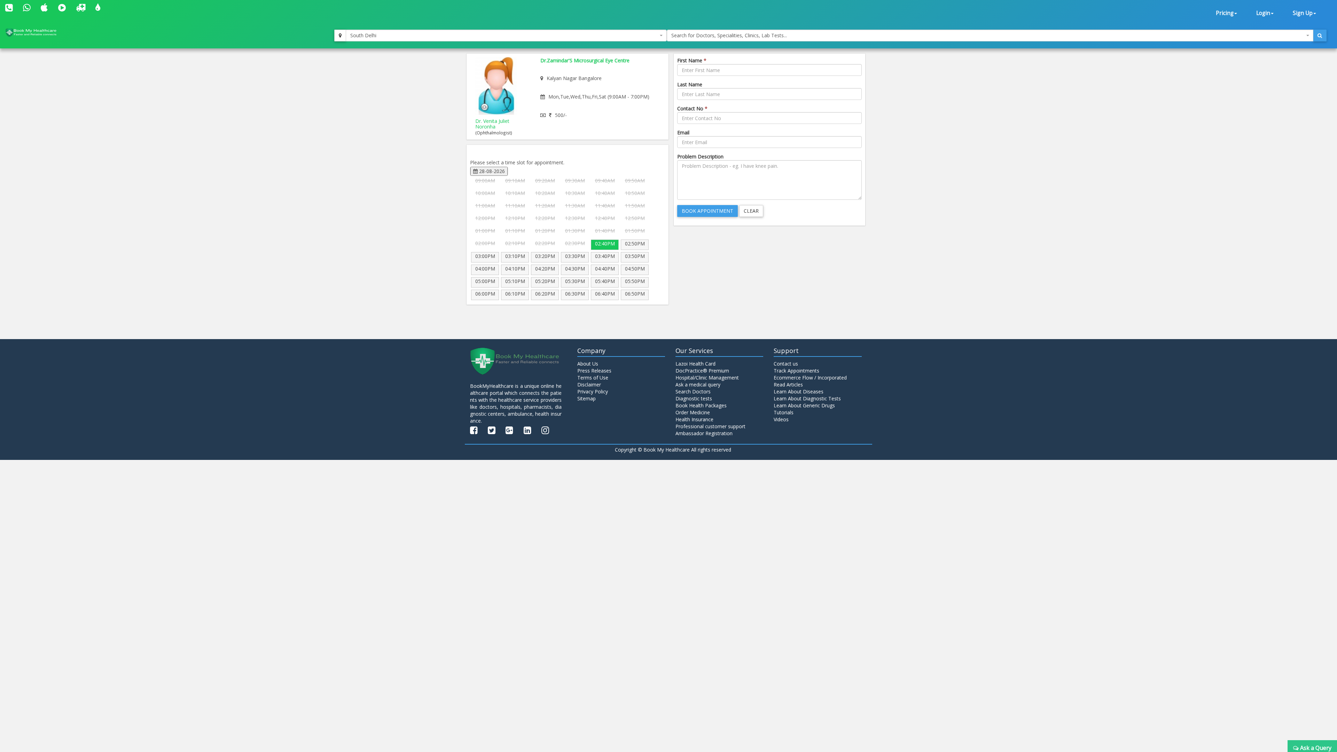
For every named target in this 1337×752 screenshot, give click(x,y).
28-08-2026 (491, 171)
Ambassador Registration (704, 433)
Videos (781, 419)
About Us (587, 363)
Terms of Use (592, 377)
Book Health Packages (701, 405)
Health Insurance (694, 419)
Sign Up (1303, 13)
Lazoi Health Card (695, 363)
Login (1263, 13)
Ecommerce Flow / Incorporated (810, 377)
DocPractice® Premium (702, 370)
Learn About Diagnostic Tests (807, 398)
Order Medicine (692, 412)
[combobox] (506, 35)
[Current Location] (340, 35)
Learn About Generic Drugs (804, 405)
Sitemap (586, 398)
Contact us (786, 363)
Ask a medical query (697, 384)
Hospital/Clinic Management (707, 377)
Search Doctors (693, 391)
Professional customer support (710, 426)
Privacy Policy (592, 391)
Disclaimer (589, 384)
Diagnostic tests (693, 398)
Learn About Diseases (798, 391)
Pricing (1225, 13)
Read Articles (788, 384)
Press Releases (594, 370)
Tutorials (783, 412)
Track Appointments (796, 370)
